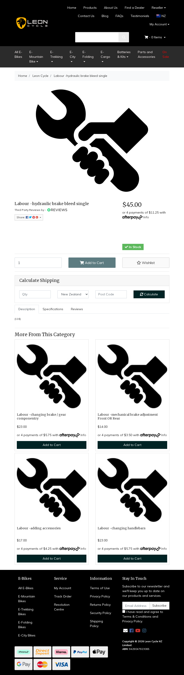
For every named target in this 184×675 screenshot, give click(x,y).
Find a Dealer (135, 8)
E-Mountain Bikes (26, 598)
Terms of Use (100, 588)
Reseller (157, 8)
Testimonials (140, 16)
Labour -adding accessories (39, 528)
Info (146, 217)
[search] (124, 37)
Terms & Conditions (136, 616)
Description (26, 309)
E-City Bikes (26, 635)
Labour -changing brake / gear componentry (41, 416)
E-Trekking (56, 54)
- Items (156, 37)
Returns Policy (100, 605)
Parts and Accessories (146, 54)
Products (90, 8)
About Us (111, 8)
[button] (145, 262)
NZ (163, 16)
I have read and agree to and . (142, 616)
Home (71, 8)
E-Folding (88, 54)
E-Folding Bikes (25, 624)
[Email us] (125, 630)
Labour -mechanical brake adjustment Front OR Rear (128, 416)
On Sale (165, 54)
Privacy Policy (100, 596)
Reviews (77, 309)
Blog (105, 16)
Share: (21, 217)
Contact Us (86, 16)
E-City (72, 54)
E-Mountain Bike (36, 56)
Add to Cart (94, 262)
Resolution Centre (62, 607)
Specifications (53, 309)
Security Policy (100, 613)
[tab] (27, 309)
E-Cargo (105, 54)
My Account (158, 24)
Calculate (150, 294)
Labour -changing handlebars (121, 528)
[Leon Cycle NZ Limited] (31, 23)
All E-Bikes (18, 54)
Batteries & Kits (124, 54)
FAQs (119, 16)
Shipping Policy (96, 623)
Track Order (63, 596)
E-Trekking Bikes (25, 611)
